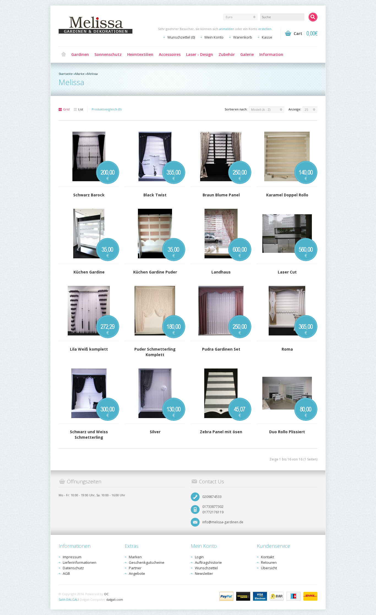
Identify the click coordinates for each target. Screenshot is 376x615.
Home (64, 54)
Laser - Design (199, 54)
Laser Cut (287, 272)
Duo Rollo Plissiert (287, 431)
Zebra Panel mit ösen (221, 431)
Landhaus (221, 272)
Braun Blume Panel (221, 194)
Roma (287, 349)
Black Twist (155, 194)
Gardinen (80, 54)
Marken (135, 556)
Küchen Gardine (89, 272)
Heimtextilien (140, 54)
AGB (66, 573)
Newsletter (204, 573)
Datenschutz (73, 567)
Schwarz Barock (89, 194)
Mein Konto (214, 37)
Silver (155, 431)
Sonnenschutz (108, 54)
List (80, 109)
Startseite (66, 74)
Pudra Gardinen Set (221, 349)
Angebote (137, 573)
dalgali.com (114, 599)
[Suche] (313, 17)
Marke (80, 74)
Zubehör (227, 54)
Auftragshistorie (208, 562)
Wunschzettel (206, 567)
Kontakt (267, 556)
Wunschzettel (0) (181, 37)
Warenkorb (242, 37)
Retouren (269, 562)
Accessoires (170, 54)
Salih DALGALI (69, 599)
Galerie (247, 54)
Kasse (267, 37)
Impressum (72, 556)
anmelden (226, 29)
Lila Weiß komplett (89, 349)
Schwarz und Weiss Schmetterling (89, 434)
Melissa (92, 74)
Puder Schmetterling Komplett (155, 351)
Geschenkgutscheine (146, 562)
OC (106, 594)
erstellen (264, 29)
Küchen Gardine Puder (155, 272)
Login (199, 556)
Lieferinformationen (79, 562)
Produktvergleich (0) (106, 109)
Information (271, 54)
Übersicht (269, 567)
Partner (135, 567)
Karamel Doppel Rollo (287, 194)
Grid (66, 109)
